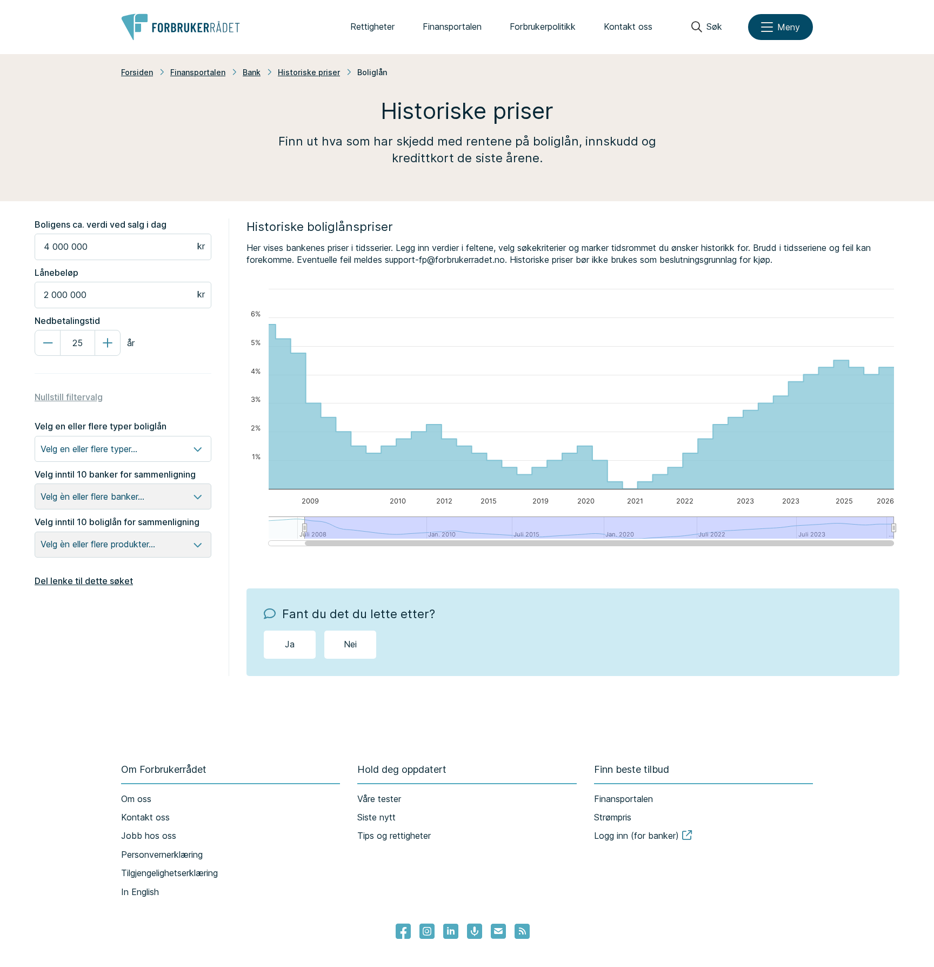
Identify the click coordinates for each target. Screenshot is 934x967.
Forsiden (137, 72)
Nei (350, 644)
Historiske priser (309, 72)
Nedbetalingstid (67, 320)
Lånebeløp (56, 272)
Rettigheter (372, 26)
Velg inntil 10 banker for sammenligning (115, 474)
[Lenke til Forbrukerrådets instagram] (427, 931)
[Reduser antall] (48, 343)
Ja (290, 644)
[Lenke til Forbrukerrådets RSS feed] (522, 931)
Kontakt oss (628, 26)
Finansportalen (452, 26)
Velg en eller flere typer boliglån (100, 426)
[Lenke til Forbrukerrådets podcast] (474, 931)
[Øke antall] (108, 343)
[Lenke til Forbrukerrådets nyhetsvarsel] (498, 931)
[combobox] (42, 449)
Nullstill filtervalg (69, 397)
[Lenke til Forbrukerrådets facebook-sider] (403, 931)
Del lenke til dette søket (84, 580)
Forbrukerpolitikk (543, 26)
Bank (252, 72)
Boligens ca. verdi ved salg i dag (100, 224)
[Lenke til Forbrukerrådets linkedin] (450, 931)
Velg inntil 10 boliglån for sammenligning (117, 521)
